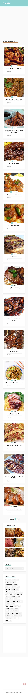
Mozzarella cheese (9, 606)
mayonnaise (8, 603)
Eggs (18, 594)
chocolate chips (14, 589)
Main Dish (15, 506)
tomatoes (12, 618)
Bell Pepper (16, 579)
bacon (7, 579)
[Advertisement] (14, 23)
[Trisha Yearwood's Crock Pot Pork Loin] (9, 553)
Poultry (14, 65)
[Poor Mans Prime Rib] (9, 543)
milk (13, 603)
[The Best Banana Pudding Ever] (19, 543)
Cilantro (7, 591)
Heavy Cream (8, 601)
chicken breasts (9, 587)
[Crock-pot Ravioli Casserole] (19, 553)
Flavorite (9, 71)
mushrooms (17, 606)
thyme (7, 618)
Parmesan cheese (14, 611)
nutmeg (7, 608)
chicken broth (17, 587)
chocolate (8, 589)
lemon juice (19, 601)
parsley (7, 613)
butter (14, 582)
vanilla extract (8, 620)
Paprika (7, 611)
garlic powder (12, 596)
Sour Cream (18, 613)
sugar (20, 615)
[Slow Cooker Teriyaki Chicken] (19, 533)
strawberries (14, 615)
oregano (16, 608)
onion (12, 608)
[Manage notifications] (24, 684)
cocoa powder (19, 591)
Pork (15, 285)
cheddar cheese (9, 584)
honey (14, 601)
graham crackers (9, 599)
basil (11, 579)
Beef (15, 254)
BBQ (14, 128)
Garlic (7, 596)
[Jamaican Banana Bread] (9, 533)
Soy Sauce (8, 615)
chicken (15, 584)
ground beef (16, 599)
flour (21, 594)
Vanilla (17, 618)
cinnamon (13, 591)
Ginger (18, 596)
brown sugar (8, 582)
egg (14, 594)
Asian (15, 97)
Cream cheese (9, 594)
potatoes (12, 613)
